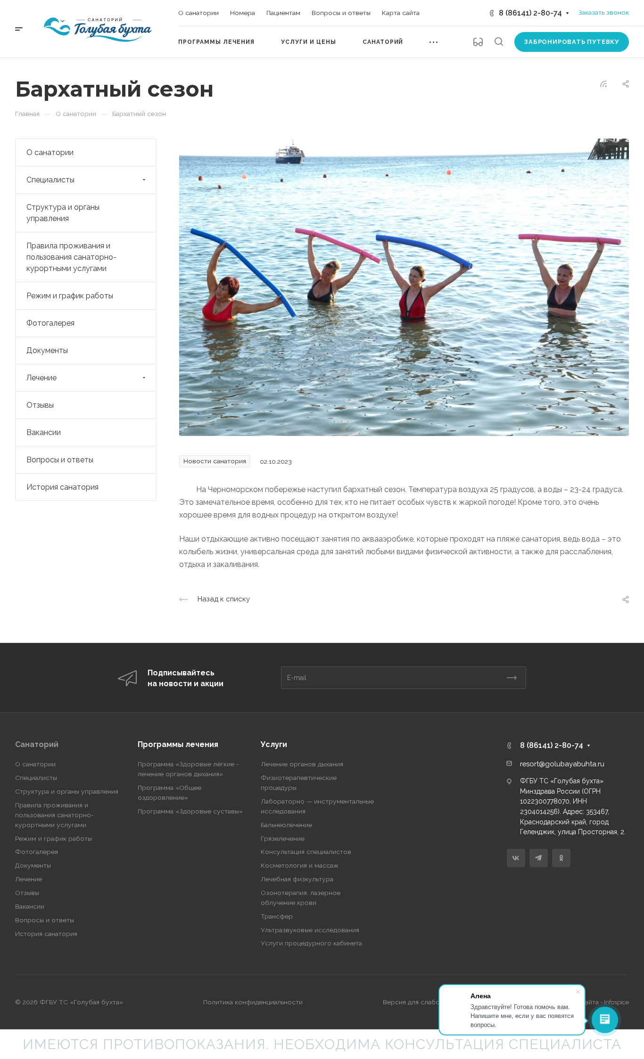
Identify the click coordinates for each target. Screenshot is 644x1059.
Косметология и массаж (300, 865)
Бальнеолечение (286, 825)
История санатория (62, 487)
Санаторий (36, 744)
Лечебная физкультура (297, 879)
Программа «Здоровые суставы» (190, 811)
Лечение (41, 377)
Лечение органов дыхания (302, 764)
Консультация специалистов (306, 851)
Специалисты (50, 179)
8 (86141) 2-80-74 (530, 12)
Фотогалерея (50, 323)
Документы (47, 350)
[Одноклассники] (561, 858)
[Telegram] (538, 858)
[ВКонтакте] (516, 858)
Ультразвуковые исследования (310, 930)
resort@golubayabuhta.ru (562, 764)
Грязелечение (283, 838)
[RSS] (603, 83)
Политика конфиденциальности (253, 1002)
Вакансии (43, 432)
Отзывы (40, 405)
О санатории (50, 152)
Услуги (274, 744)
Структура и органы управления (62, 213)
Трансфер (277, 916)
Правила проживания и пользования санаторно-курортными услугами (71, 257)
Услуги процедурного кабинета (311, 943)
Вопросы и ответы (59, 459)
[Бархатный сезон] (404, 286)
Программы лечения (178, 744)
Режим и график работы (69, 295)
